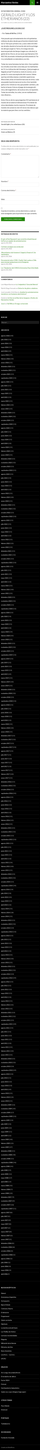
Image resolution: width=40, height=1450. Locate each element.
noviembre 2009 (6, 1109)
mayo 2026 (4, 347)
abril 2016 (4, 812)
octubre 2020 (5, 605)
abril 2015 (4, 859)
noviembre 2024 (6, 416)
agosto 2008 (5, 1166)
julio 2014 (4, 893)
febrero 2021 (5, 589)
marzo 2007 (5, 1232)
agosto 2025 (5, 382)
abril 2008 (4, 1182)
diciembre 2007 (6, 1197)
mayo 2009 (4, 1132)
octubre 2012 (5, 974)
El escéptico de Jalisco (8, 1376)
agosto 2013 (5, 936)
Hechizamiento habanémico (10, 1388)
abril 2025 (4, 397)
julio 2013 (4, 939)
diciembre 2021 (6, 551)
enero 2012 (5, 1009)
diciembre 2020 (6, 597)
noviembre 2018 (6, 693)
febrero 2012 (5, 1005)
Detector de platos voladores (28, 288)
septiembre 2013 (6, 932)
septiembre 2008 (6, 1162)
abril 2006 (4, 1274)
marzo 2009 (5, 1139)
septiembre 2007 (6, 1209)
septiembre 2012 (6, 978)
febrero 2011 (5, 1051)
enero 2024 (5, 455)
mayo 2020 (4, 624)
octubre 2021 (5, 559)
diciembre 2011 (6, 1012)
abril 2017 (4, 766)
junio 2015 (4, 851)
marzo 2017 (5, 770)
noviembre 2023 (6, 463)
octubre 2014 (5, 882)
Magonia (4, 1339)
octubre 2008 (5, 1159)
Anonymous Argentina (8, 1297)
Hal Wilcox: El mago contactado (17, 304)
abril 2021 (4, 582)
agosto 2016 (5, 797)
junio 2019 (4, 666)
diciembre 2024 (6, 413)
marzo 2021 (5, 586)
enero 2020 (5, 639)
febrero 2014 (5, 912)
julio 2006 (4, 1262)
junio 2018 (4, 712)
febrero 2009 (5, 1143)
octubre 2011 (5, 1020)
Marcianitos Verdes (9, 2)
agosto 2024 (5, 428)
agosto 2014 (5, 889)
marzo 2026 (5, 355)
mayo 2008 (4, 1178)
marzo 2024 (5, 447)
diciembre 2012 (6, 966)
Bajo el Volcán (5, 1305)
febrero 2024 (5, 451)
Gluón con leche (6, 1320)
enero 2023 (5, 501)
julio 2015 (4, 847)
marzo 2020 (5, 632)
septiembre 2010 (6, 1070)
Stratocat (4, 1410)
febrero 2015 (5, 866)
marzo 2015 (5, 862)
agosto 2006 (5, 1259)
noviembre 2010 (6, 1062)
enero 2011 (5, 1055)
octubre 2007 (5, 1205)
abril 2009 (4, 1135)
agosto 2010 (5, 1074)
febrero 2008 (5, 1189)
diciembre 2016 (6, 782)
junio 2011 (4, 1035)
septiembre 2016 (6, 793)
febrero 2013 (5, 959)
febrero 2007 (5, 1235)
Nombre (4, 181)
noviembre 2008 (6, 1155)
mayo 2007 (4, 1224)
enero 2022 (5, 547)
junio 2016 (4, 805)
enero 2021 (5, 593)
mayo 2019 (4, 670)
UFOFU (3, 1359)
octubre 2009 (5, 1112)
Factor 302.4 (5, 1380)
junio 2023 (4, 482)
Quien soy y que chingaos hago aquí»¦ (13, 1392)
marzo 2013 (5, 955)
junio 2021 (4, 574)
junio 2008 (4, 1174)
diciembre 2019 (6, 643)
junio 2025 (4, 389)
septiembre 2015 (6, 839)
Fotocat (3, 1384)
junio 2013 (4, 943)
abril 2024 (4, 443)
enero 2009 (5, 1147)
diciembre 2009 (6, 1105)
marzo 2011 (5, 1047)
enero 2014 (5, 916)
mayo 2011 (4, 1039)
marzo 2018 (5, 724)
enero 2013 (5, 962)
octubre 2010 (5, 1066)
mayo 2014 (4, 901)
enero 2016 (5, 824)
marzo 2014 (5, 909)
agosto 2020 (5, 612)
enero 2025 (5, 409)
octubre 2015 (5, 836)
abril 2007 (4, 1228)
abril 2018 (4, 720)
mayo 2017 (4, 762)
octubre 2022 (5, 512)
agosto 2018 (5, 705)
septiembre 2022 (6, 516)
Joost (3, 304)
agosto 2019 (5, 659)
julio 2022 (4, 524)
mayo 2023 (4, 486)
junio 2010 (4, 1082)
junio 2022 (4, 528)
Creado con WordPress (8, 1447)
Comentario (6, 154)
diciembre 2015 (6, 828)
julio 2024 (4, 432)
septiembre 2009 (6, 1116)
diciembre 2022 (6, 505)
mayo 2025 (4, 393)
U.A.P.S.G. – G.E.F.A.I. (8, 1355)
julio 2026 (4, 339)
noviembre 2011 (6, 1016)
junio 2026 (4, 343)
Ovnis (23, 11)
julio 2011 (4, 1032)
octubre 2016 (5, 789)
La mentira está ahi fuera (9, 1328)
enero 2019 (5, 686)
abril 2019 (4, 674)
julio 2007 (4, 1216)
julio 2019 (4, 662)
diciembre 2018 (6, 689)
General (17, 11)
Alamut (3, 1293)
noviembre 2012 (6, 970)
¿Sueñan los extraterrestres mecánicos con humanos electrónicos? (19, 293)
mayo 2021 (4, 578)
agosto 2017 (5, 751)
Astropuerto (5, 1301)
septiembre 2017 (6, 747)
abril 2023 (4, 489)
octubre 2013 (5, 928)
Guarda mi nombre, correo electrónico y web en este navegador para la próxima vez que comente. (19, 212)
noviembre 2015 (6, 832)
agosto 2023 (5, 474)
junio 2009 (4, 1128)
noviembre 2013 (6, 924)
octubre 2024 (5, 420)
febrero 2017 (5, 774)
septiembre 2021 (6, 562)
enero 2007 (5, 1239)
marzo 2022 (5, 539)
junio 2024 (4, 436)
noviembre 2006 (6, 1247)
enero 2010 (5, 1101)
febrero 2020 (5, 636)
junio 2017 (4, 759)
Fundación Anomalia (7, 1438)
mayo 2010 (4, 1085)
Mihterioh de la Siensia (8, 1343)
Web (3, 199)
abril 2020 (4, 628)
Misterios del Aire (7, 1347)
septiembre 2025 (6, 378)
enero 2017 (5, 778)
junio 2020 (4, 620)
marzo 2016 (5, 816)
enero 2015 (5, 870)
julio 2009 (4, 1124)
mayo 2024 (4, 439)
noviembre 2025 (6, 370)
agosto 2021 (5, 566)
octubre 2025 (5, 374)
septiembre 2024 (6, 424)
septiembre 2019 (6, 655)
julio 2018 (4, 709)
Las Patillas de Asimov (8, 1332)
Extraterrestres (7, 11)
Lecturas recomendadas (9, 1335)
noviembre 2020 (6, 601)
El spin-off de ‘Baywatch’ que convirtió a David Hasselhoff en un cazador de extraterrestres (19, 240)
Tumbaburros (5, 1424)
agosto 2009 (5, 1120)
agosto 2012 (5, 982)
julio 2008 (4, 1170)
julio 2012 (4, 985)
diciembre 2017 (6, 736)
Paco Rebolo (5, 1406)
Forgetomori (5, 1316)
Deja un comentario (25, 22)
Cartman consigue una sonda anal (12, 247)
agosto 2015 (5, 843)
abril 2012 (4, 997)
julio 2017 (4, 755)
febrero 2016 (5, 820)
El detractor (5, 1312)
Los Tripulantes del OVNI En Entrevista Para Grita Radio (19, 268)
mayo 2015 (4, 855)
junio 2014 (4, 897)
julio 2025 (4, 386)
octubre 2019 (5, 651)
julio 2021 (4, 570)
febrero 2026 (5, 359)
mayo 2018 (4, 716)
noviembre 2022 (6, 509)
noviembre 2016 (6, 786)
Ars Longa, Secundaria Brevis (10, 1373)
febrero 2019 (5, 682)
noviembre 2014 (6, 878)
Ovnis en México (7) (8, 131)
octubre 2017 (5, 743)
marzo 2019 (5, 678)
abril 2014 (4, 905)
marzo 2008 (5, 1185)
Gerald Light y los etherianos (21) (13, 123)
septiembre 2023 (6, 470)
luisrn (15, 22)
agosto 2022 (5, 520)
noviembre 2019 (6, 647)
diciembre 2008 (6, 1151)
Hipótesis (4, 1324)
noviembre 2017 (6, 739)
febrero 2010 (5, 1097)
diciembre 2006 (6, 1243)
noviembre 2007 (6, 1201)
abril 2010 (4, 1089)
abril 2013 (4, 951)
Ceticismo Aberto (7, 1309)
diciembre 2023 (6, 459)
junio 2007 (4, 1220)
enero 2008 (5, 1193)
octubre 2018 (5, 697)
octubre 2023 (5, 466)
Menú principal (37, 2)
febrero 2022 (5, 543)
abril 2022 (4, 536)
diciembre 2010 (6, 1059)
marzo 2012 (5, 1001)
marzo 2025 (5, 401)
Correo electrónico (8, 190)
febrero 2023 (5, 497)
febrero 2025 (5, 405)
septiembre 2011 (6, 1024)
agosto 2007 (5, 1212)
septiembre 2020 (6, 609)
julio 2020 (4, 616)
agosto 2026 (5, 336)
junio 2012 (4, 989)
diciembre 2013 (6, 920)
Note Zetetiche (6, 1351)
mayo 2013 (4, 947)
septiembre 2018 (6, 701)
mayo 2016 (4, 809)
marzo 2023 (5, 493)
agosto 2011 (5, 1028)
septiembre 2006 (6, 1255)
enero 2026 (5, 363)
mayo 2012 (4, 993)
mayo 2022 (4, 532)
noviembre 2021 (6, 555)
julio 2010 (4, 1078)
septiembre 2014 (6, 886)
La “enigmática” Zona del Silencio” (27, 284)
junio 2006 (4, 1266)
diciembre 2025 (6, 366)
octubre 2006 (5, 1251)
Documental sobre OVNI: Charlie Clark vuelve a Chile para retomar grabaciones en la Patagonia (18, 261)
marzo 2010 (5, 1093)
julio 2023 (4, 478)
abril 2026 (4, 351)
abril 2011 (4, 1043)
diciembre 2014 (6, 874)
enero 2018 (5, 732)
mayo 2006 (4, 1270)
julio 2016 (4, 801)
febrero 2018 (5, 728)
